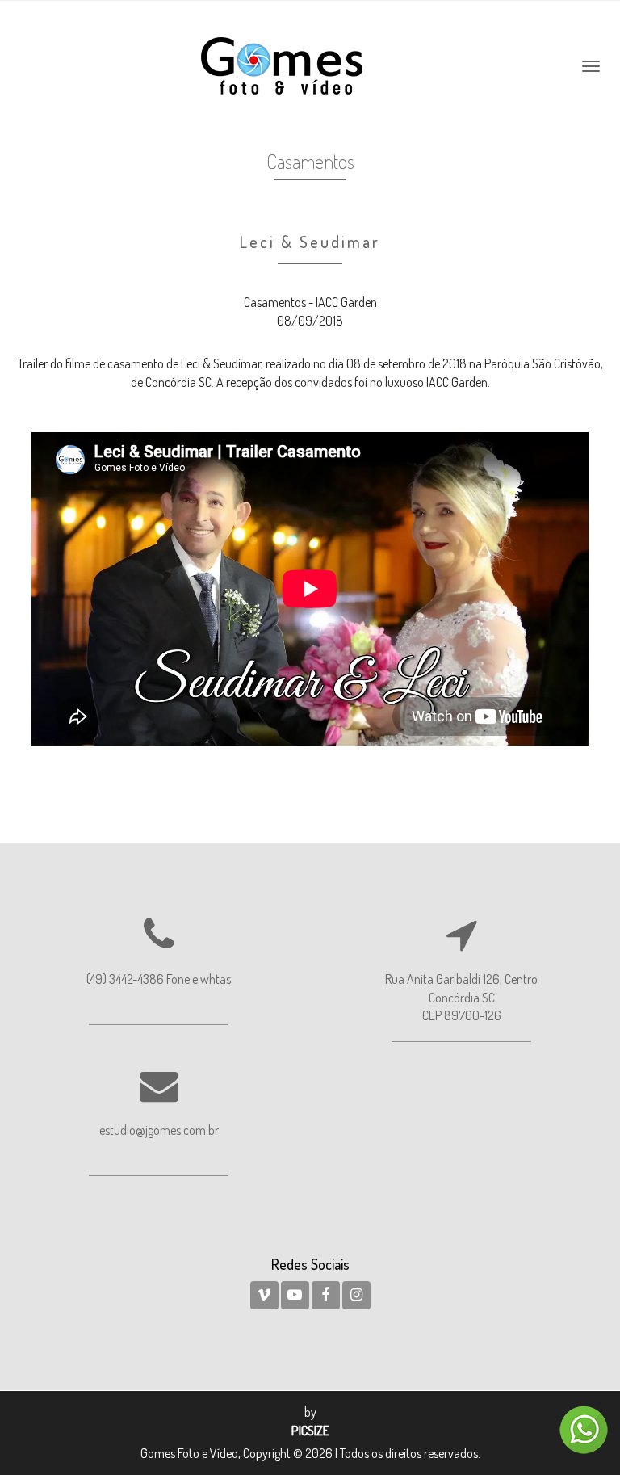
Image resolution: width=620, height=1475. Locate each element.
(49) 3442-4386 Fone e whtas (158, 979)
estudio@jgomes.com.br (159, 1130)
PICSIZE (310, 1430)
